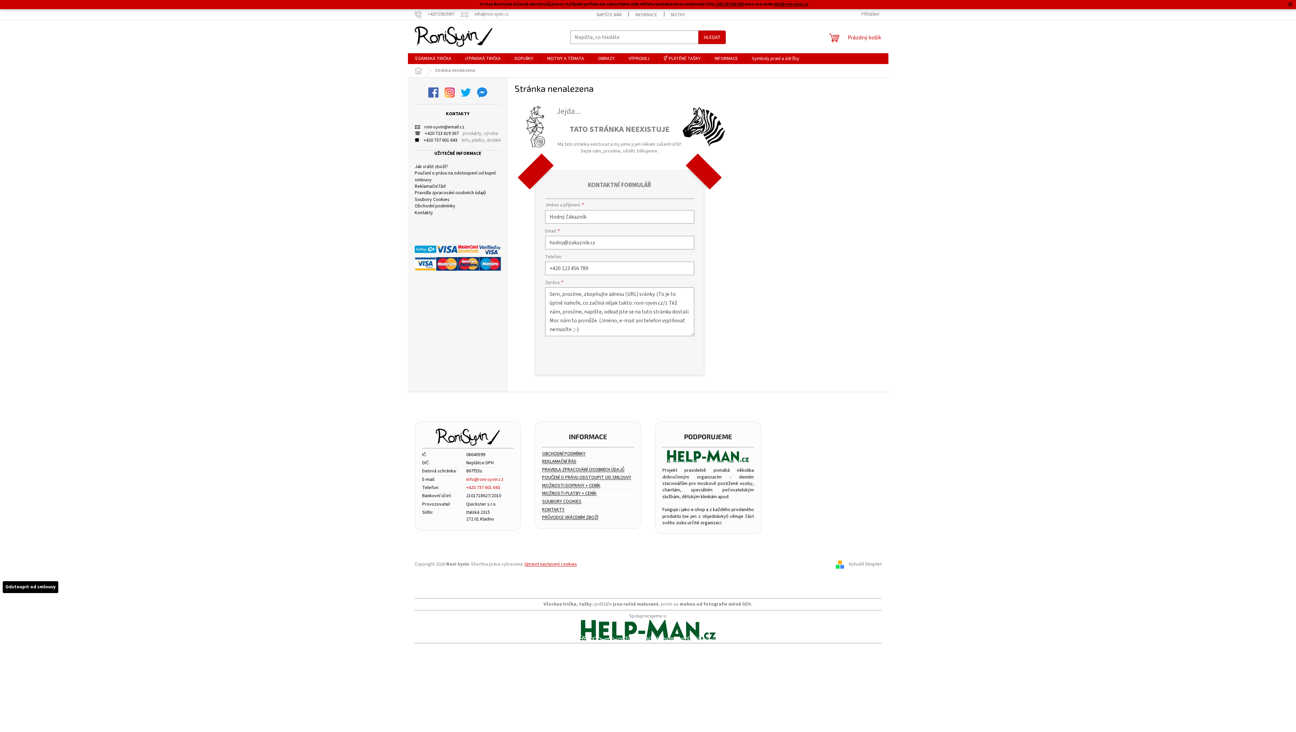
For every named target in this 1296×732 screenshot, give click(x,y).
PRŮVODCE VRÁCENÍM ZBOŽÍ (570, 517)
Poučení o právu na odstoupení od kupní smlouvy (455, 176)
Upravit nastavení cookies (550, 564)
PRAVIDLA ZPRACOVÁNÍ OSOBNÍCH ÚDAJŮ (583, 470)
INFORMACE (646, 15)
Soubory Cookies (432, 200)
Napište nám (609, 15)
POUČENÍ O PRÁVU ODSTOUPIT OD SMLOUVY (586, 477)
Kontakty (424, 213)
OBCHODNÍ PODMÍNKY (563, 454)
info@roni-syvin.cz (791, 4)
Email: (552, 231)
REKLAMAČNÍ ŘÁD (559, 462)
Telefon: (553, 256)
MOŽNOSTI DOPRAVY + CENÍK (571, 486)
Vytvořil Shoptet (865, 564)
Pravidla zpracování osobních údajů (450, 193)
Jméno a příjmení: (564, 205)
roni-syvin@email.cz (440, 127)
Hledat (712, 37)
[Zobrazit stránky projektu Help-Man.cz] (708, 456)
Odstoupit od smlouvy (30, 587)
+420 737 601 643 (729, 4)
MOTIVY (678, 15)
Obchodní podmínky (435, 206)
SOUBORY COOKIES (561, 502)
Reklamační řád (430, 186)
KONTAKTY (553, 510)
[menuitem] (433, 58)
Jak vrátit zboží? (431, 167)
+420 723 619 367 (437, 133)
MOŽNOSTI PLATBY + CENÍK (569, 493)
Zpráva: (554, 282)
